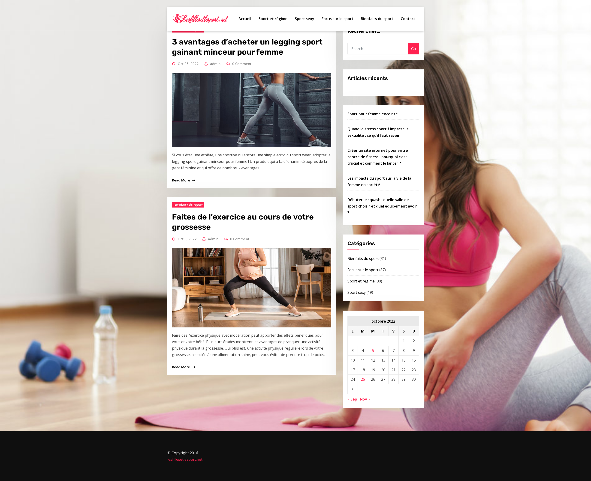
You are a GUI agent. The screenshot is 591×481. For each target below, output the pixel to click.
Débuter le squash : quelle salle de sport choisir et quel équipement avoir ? (382, 206)
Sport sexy (304, 18)
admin (215, 63)
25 (363, 379)
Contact (408, 18)
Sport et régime (273, 18)
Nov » (365, 399)
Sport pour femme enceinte (372, 113)
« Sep (352, 399)
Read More (181, 180)
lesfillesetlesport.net (184, 459)
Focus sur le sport (337, 18)
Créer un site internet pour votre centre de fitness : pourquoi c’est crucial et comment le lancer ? (377, 157)
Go (413, 48)
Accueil (244, 18)
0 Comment (241, 63)
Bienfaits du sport (377, 18)
